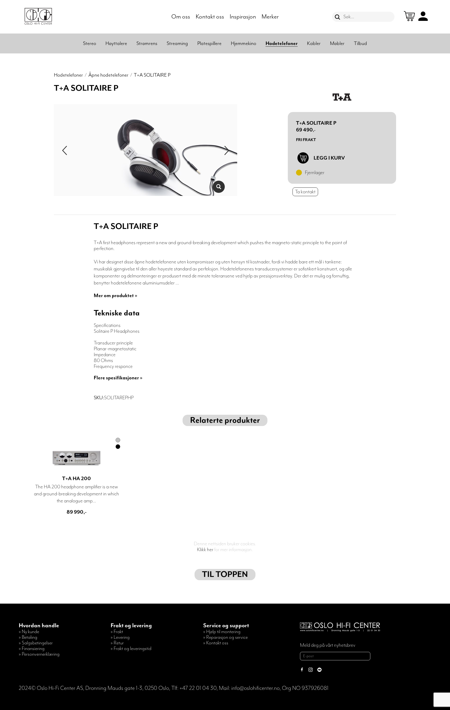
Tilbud (360, 43)
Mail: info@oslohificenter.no (249, 688)
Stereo (89, 43)
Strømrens (146, 43)
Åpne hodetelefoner (108, 75)
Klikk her (205, 550)
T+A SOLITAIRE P (152, 75)
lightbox (218, 187)
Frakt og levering (131, 625)
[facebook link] (302, 670)
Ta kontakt (305, 192)
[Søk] (337, 17)
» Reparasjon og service (225, 637)
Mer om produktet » (115, 296)
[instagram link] (310, 670)
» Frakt (117, 632)
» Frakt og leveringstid (131, 648)
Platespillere (209, 43)
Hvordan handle (39, 625)
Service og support (226, 625)
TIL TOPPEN (225, 574)
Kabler (314, 43)
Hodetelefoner (282, 43)
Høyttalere (116, 43)
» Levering (120, 637)
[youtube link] (319, 670)
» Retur (117, 643)
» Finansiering (32, 648)
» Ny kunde (29, 632)
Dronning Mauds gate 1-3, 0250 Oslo (127, 688)
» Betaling (28, 637)
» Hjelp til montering (221, 632)
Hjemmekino (243, 43)
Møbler (337, 43)
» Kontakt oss (215, 643)
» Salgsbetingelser (36, 643)
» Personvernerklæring (39, 654)
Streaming (177, 43)
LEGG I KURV (329, 158)
